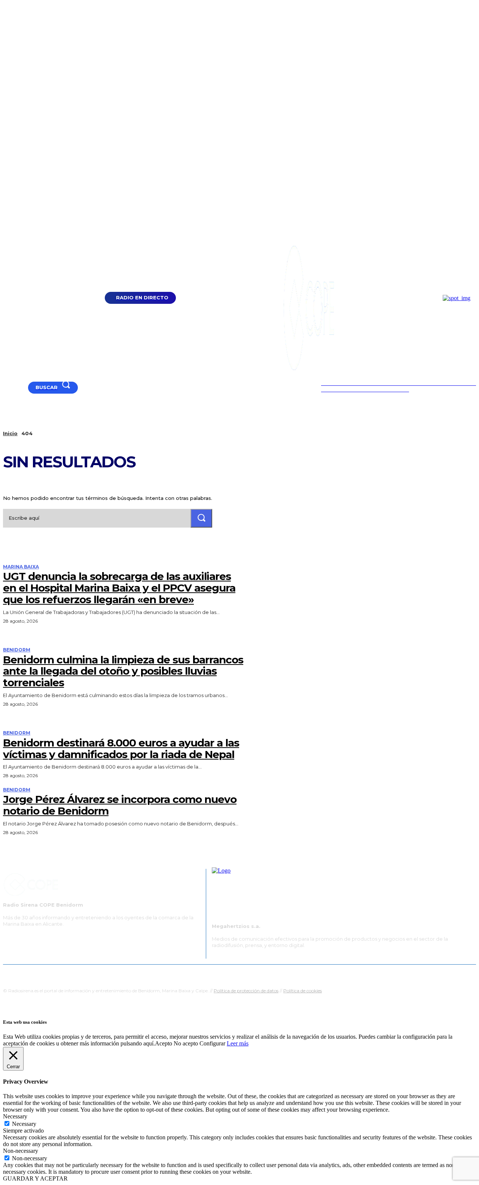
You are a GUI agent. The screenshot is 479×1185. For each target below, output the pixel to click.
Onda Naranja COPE (215, 974)
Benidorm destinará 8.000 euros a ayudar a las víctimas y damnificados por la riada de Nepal (121, 748)
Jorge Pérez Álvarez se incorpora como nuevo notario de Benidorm (120, 805)
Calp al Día (365, 974)
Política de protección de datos (246, 990)
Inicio (10, 433)
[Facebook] (15, 387)
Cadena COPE (168, 974)
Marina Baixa (21, 566)
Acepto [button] (163, 1043)
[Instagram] (25, 387)
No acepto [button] (186, 1043)
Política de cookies (302, 990)
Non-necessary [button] (20, 1151)
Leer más (237, 1043)
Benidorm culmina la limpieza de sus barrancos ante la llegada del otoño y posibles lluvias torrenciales (123, 671)
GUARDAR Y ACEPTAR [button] (35, 1178)
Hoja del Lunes (263, 974)
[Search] (201, 518)
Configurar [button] (212, 1043)
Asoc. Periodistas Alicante (317, 974)
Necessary (24, 1124)
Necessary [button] (15, 1116)
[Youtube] (6, 387)
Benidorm (16, 650)
